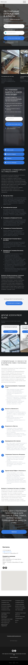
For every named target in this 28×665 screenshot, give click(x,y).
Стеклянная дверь (19, 618)
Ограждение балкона (19, 602)
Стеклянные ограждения (20, 607)
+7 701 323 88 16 (7, 550)
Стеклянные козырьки (5, 604)
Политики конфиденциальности (9, 42)
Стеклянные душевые (19, 604)
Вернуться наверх (13, 657)
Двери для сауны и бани (20, 616)
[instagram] (4, 568)
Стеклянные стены (5, 602)
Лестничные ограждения (6, 606)
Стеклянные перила (5, 607)
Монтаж (16, 620)
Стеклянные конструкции (6, 600)
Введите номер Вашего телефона (8, 29)
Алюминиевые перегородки (6, 619)
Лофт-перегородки (19, 609)
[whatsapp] (6, 568)
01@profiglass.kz (7, 551)
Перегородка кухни (5, 622)
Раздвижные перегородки (20, 612)
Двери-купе (17, 614)
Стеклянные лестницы (5, 609)
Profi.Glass (4, 1)
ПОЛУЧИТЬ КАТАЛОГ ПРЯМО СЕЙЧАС (14, 38)
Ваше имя (5, 23)
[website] (15, 651)
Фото (16, 622)
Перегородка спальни (5, 620)
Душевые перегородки (19, 606)
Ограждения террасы (19, 600)
